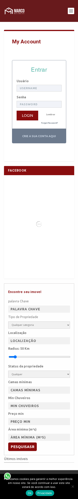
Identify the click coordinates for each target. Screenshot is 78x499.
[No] (72, 486)
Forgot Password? (49, 123)
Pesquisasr (22, 446)
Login (27, 115)
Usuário (23, 81)
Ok (29, 493)
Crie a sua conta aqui (39, 136)
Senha (21, 97)
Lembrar (50, 114)
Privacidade (44, 493)
